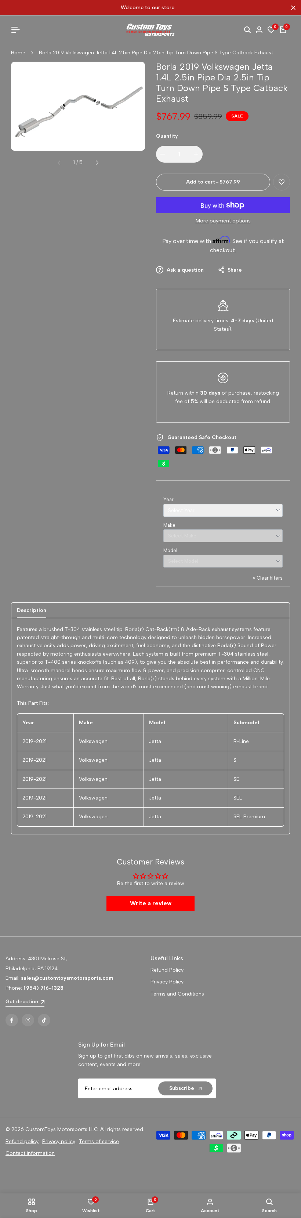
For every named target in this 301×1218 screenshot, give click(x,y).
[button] (281, 182)
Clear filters (268, 578)
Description (31, 610)
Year (168, 499)
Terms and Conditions (177, 994)
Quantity (167, 136)
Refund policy (22, 1141)
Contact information (30, 1153)
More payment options (223, 221)
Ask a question (184, 270)
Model (170, 550)
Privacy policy (58, 1141)
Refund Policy (167, 970)
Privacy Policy (167, 982)
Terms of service (99, 1141)
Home (18, 53)
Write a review (150, 903)
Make (169, 525)
